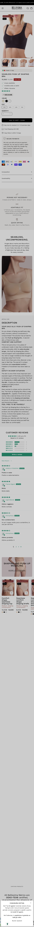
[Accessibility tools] (7, 924)
